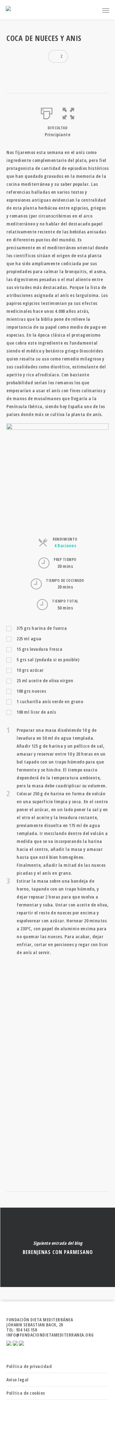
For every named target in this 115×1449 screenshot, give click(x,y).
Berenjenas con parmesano (57, 1247)
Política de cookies (25, 1393)
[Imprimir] (47, 112)
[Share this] (13, 72)
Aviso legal (17, 1380)
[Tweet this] (25, 72)
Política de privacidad (29, 1366)
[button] (68, 112)
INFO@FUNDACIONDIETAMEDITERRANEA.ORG (50, 1335)
